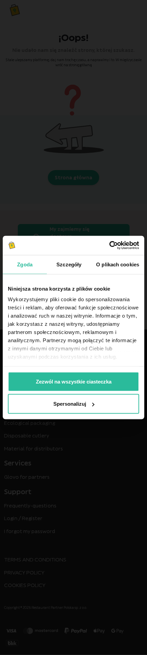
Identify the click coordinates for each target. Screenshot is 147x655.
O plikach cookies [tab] (117, 264)
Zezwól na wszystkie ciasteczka (73, 381)
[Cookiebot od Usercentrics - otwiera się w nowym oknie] (109, 245)
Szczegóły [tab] (68, 264)
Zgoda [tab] (24, 264)
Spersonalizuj (69, 404)
